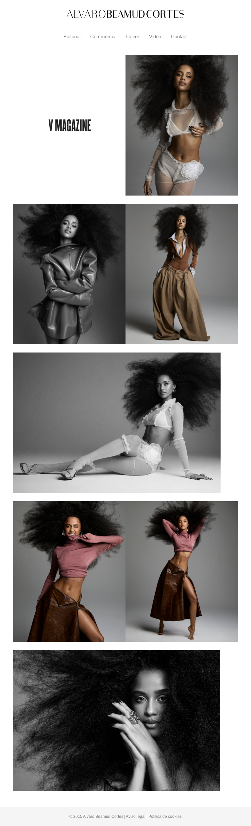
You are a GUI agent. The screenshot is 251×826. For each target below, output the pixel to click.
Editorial (71, 36)
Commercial (103, 36)
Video (155, 36)
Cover (132, 36)
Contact (179, 36)
